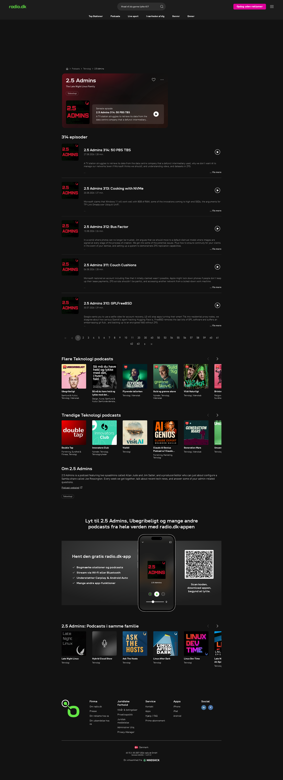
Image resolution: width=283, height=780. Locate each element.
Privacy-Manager (125, 732)
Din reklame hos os (99, 716)
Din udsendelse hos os (99, 722)
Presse (93, 711)
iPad (175, 711)
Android (177, 716)
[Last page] (151, 344)
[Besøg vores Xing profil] (210, 707)
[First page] (65, 338)
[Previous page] (72, 338)
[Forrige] (208, 357)
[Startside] (67, 68)
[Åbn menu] (272, 7)
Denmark (143, 747)
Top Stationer (96, 16)
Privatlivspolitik (125, 715)
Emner (191, 16)
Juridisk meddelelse (123, 721)
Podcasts (115, 16)
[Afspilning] (156, 114)
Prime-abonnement (155, 721)
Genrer (176, 16)
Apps (148, 711)
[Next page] (144, 344)
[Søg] (162, 7)
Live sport (133, 16)
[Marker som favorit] (153, 79)
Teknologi (72, 94)
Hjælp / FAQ (151, 716)
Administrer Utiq (125, 727)
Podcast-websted (70, 488)
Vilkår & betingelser (127, 710)
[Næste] (217, 357)
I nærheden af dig (155, 16)
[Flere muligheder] (162, 80)
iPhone (176, 707)
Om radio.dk (96, 707)
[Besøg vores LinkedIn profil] (203, 707)
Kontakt (149, 707)
